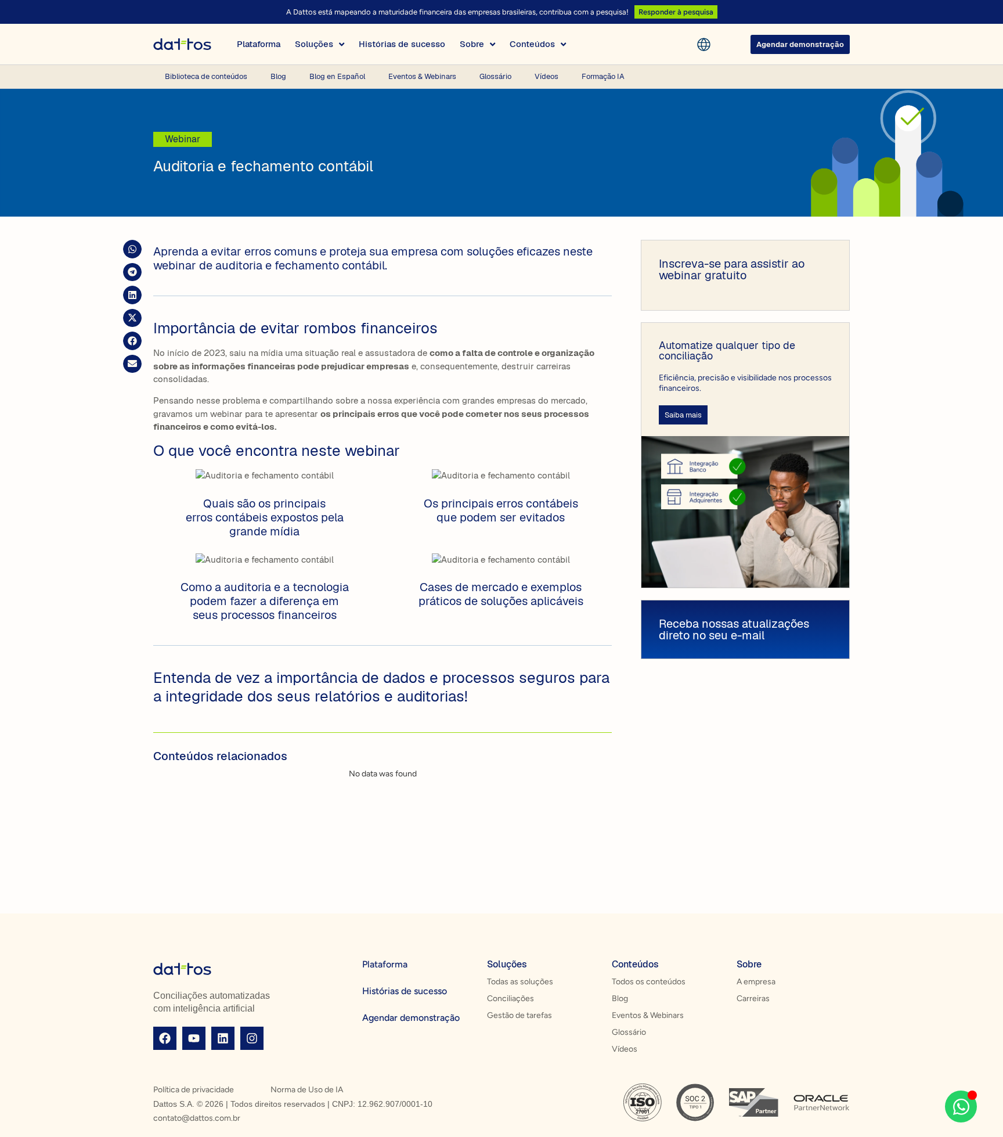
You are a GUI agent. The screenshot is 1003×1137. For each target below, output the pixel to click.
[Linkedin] (222, 1038)
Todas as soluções (520, 982)
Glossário (495, 76)
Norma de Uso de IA (306, 1090)
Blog (278, 76)
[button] (132, 249)
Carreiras (753, 998)
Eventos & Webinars (422, 76)
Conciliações (510, 998)
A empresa (756, 982)
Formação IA (603, 76)
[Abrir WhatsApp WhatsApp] (961, 1106)
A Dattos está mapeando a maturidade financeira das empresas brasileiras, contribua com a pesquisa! (457, 12)
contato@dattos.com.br (196, 1118)
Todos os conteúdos (648, 982)
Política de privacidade (193, 1090)
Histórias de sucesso (404, 990)
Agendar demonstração (411, 1017)
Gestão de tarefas (519, 1015)
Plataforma (384, 964)
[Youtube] (193, 1038)
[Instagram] (252, 1038)
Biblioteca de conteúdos (206, 76)
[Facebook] (164, 1038)
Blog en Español (337, 76)
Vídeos (546, 76)
